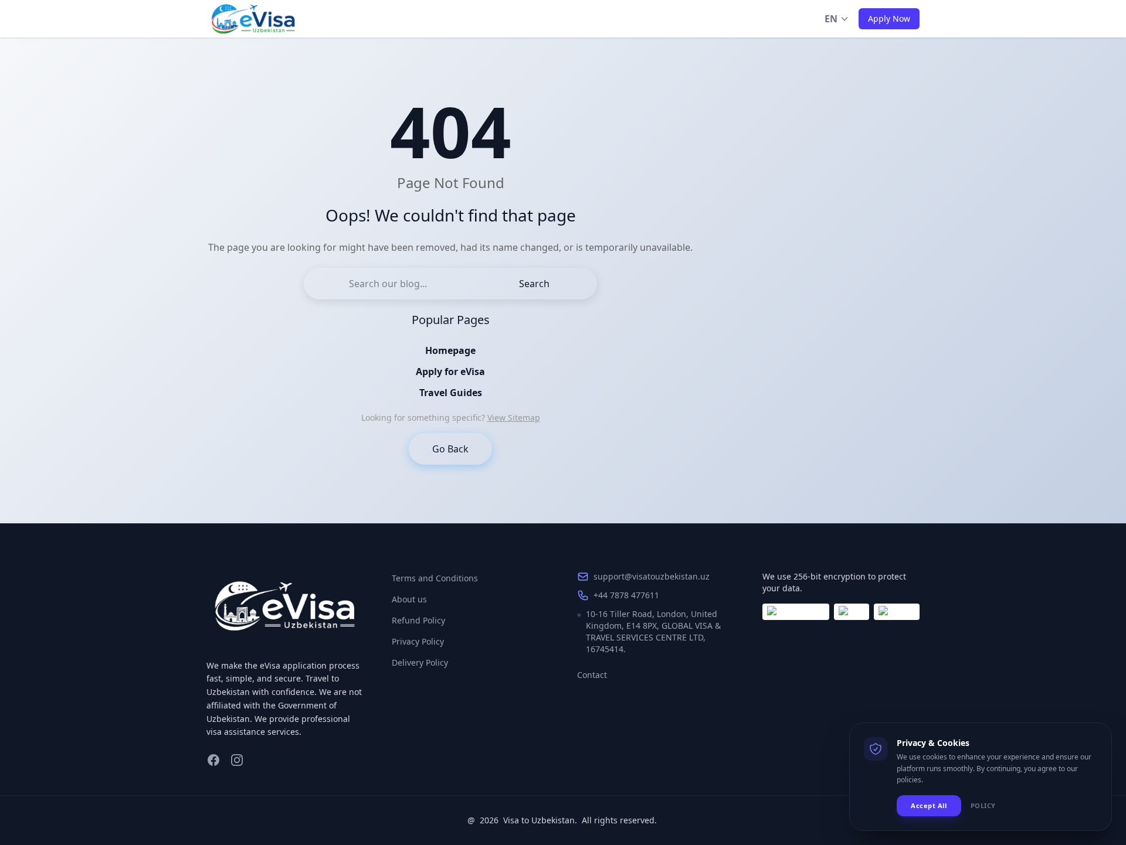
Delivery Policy (420, 662)
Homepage (450, 350)
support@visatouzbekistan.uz (651, 576)
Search (534, 283)
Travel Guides (450, 392)
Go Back (450, 448)
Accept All (929, 805)
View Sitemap (513, 417)
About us (409, 599)
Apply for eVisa (450, 371)
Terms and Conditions (435, 578)
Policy (983, 805)
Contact (592, 674)
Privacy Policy (418, 641)
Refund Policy (418, 620)
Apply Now (889, 18)
